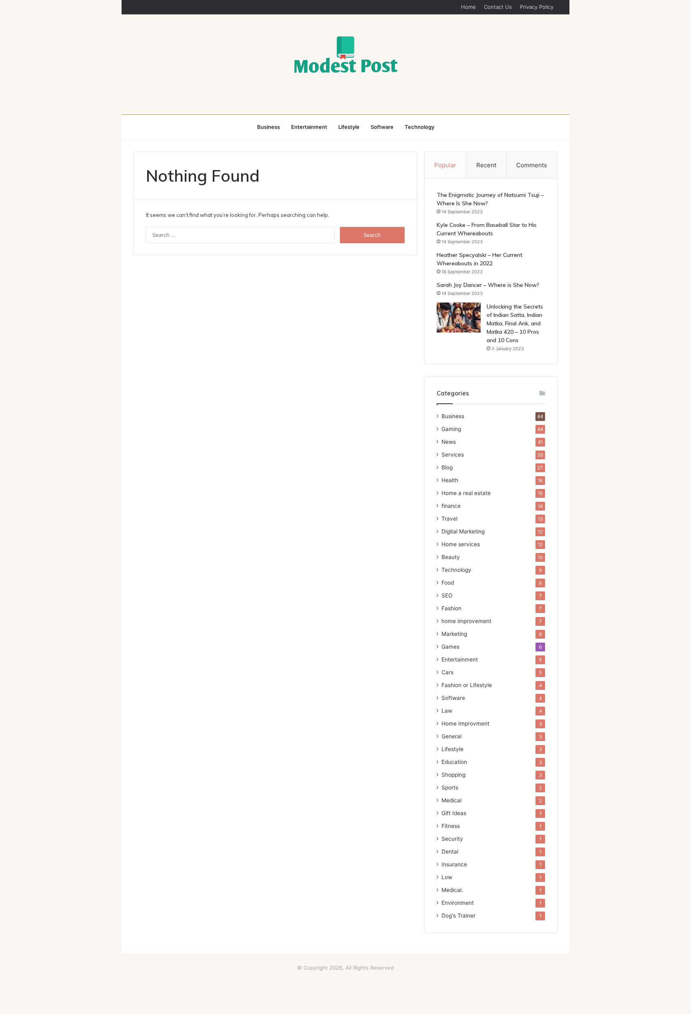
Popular (445, 165)
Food (447, 582)
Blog (447, 467)
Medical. (452, 890)
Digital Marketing (463, 531)
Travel (449, 518)
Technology (419, 127)
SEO (446, 595)
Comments (531, 165)
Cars (447, 672)
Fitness (450, 826)
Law (446, 710)
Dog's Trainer (458, 915)
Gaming (451, 429)
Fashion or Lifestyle (466, 685)
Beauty (450, 557)
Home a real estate (466, 493)
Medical (451, 800)
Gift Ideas (453, 813)
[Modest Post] (345, 54)
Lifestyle (348, 127)
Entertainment (309, 127)
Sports (449, 787)
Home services (460, 544)
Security (452, 839)
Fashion (451, 608)
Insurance (454, 864)
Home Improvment (465, 723)
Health (449, 480)
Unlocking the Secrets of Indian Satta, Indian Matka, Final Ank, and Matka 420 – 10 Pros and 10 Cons (515, 323)
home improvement (466, 621)
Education (454, 762)
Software (382, 127)
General (451, 736)
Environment (457, 903)
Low (446, 877)
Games (450, 646)
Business (268, 127)
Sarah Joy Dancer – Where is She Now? (488, 285)
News (448, 442)
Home (468, 7)
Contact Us (498, 7)
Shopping (453, 775)
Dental (449, 851)
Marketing (454, 634)
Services (452, 454)
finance (451, 506)
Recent (486, 165)
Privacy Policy (536, 7)
